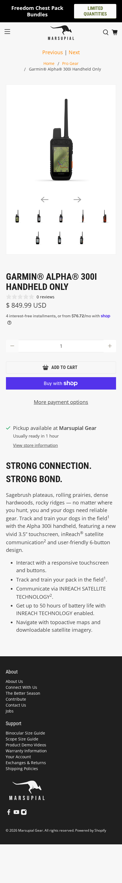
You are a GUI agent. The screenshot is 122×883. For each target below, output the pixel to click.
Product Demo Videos (26, 745)
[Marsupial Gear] (61, 32)
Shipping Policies (22, 768)
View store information (35, 445)
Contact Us (16, 705)
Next (74, 52)
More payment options (61, 402)
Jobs (10, 711)
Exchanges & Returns (26, 762)
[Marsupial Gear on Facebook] (9, 813)
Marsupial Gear (30, 830)
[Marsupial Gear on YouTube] (16, 813)
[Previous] (44, 199)
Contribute (16, 699)
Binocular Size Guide (25, 733)
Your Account (18, 756)
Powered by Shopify (90, 830)
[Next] (77, 199)
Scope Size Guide (22, 739)
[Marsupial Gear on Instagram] (24, 813)
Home (48, 64)
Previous (52, 52)
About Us (14, 681)
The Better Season (23, 693)
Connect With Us (21, 687)
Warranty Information (26, 750)
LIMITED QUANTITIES (95, 11)
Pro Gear (70, 64)
